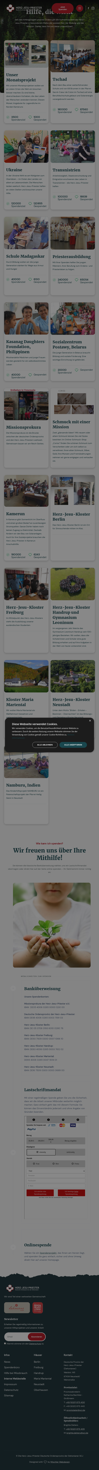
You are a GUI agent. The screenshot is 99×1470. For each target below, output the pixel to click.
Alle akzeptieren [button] (73, 745)
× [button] (90, 721)
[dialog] (49, 735)
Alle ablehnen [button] (45, 745)
